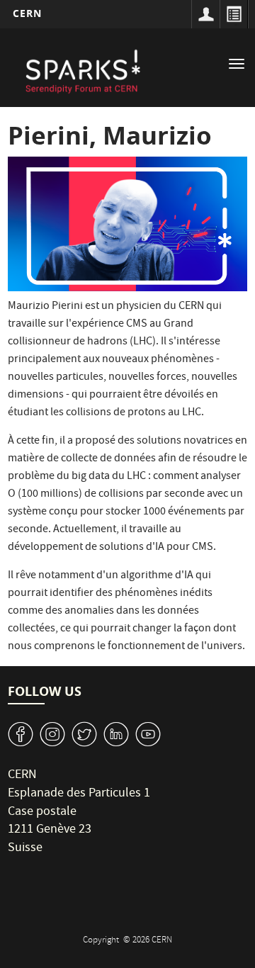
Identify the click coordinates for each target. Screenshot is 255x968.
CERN (27, 13)
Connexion (205, 14)
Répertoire (234, 14)
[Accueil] (82, 69)
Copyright (102, 940)
